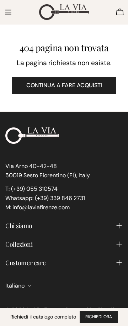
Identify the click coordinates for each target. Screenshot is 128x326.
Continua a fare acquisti (64, 85)
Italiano (15, 285)
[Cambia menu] (8, 12)
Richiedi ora (98, 317)
